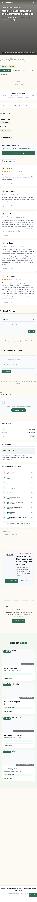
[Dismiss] (18, 900)
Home (2, 59)
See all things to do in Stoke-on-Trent (17, 523)
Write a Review (19, 153)
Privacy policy (24, 893)
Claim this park (12, 580)
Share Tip (31, 331)
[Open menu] (34, 3)
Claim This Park (19, 620)
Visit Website (6, 70)
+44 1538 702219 (19, 70)
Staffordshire (21, 59)
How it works (25, 580)
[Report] (11, 183)
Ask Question (6, 371)
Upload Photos (19, 410)
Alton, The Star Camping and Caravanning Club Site (22, 52)
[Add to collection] (11, 105)
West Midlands (10, 59)
